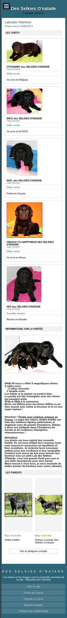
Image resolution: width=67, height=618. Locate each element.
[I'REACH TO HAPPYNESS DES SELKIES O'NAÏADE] (24, 236)
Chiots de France (33, 592)
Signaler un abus (33, 598)
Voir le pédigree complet (33, 551)
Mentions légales (33, 604)
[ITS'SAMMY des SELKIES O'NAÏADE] (24, 61)
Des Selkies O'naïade (33, 571)
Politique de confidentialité (33, 611)
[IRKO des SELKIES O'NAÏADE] (24, 113)
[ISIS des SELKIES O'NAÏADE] (24, 301)
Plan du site (33, 586)
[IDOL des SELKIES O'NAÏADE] (22, 175)
